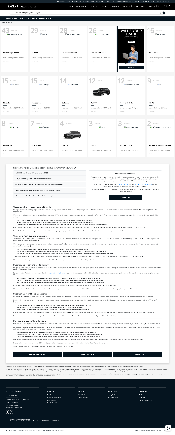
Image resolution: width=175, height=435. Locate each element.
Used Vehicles (51, 400)
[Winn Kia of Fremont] (21, 6)
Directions (142, 397)
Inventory (51, 391)
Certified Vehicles (52, 403)
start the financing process (143, 184)
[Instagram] (11, 412)
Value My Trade (113, 397)
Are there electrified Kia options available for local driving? (34, 196)
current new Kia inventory (58, 273)
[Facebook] (7, 412)
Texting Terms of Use (145, 400)
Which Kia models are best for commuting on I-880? (32, 173)
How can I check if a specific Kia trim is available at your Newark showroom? (39, 184)
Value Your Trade (87, 354)
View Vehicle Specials (37, 354)
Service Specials (83, 397)
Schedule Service (83, 395)
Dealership (143, 391)
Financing (112, 391)
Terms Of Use (28, 430)
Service (81, 391)
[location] (111, 1)
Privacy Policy (20, 430)
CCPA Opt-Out (55, 430)
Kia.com (62, 430)
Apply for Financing (114, 395)
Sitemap (35, 430)
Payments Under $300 (54, 397)
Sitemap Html (41, 430)
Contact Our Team (138, 354)
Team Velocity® (145, 430)
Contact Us (125, 197)
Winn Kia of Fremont (11, 430)
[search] (170, 6)
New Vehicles (51, 395)
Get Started (131, 67)
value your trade (124, 184)
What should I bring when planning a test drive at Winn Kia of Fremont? (38, 190)
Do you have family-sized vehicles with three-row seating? (34, 179)
